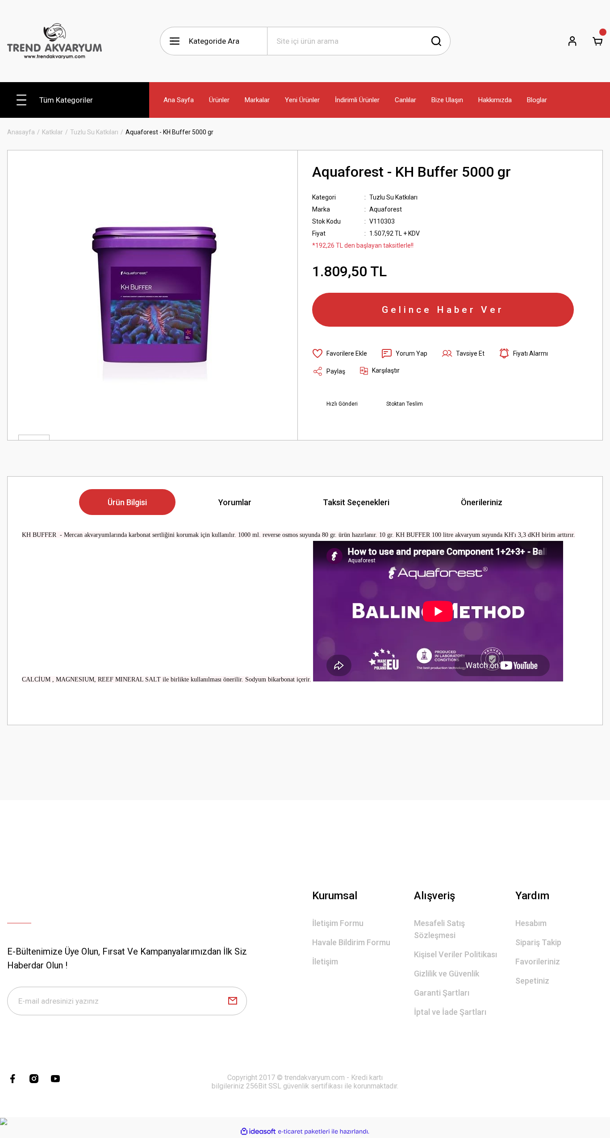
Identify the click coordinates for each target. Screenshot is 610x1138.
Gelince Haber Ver (443, 309)
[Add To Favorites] (339, 353)
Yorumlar (234, 502)
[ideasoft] (258, 1131)
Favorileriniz (537, 961)
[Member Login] (572, 41)
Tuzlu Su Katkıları (393, 197)
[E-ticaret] (304, 1132)
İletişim (325, 961)
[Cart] (597, 41)
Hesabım (531, 923)
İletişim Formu (337, 923)
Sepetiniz (532, 980)
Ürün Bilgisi (127, 502)
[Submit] (232, 1001)
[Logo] (54, 41)
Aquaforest (385, 209)
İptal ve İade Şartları (450, 1012)
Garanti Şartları (441, 992)
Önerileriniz (481, 502)
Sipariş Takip (538, 942)
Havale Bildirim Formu (351, 942)
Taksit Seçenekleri (356, 502)
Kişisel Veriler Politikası (455, 954)
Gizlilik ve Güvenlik (446, 973)
